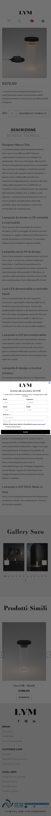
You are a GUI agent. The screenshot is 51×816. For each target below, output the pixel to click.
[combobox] (24, 417)
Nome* (5, 399)
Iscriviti (25, 432)
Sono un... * (6, 414)
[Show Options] (46, 417)
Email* (28, 407)
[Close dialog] (49, 383)
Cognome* (29, 399)
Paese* (5, 407)
